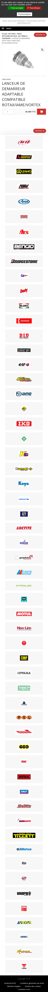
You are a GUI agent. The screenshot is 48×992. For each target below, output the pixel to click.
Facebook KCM (10, 983)
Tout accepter (17, 8)
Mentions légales (14, 986)
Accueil (4, 34)
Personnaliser (24, 14)
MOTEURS (12, 34)
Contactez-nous (24, 989)
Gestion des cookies (33, 986)
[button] (42, 49)
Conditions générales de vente (32, 983)
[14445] (41, 111)
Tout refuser (34, 8)
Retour (39, 35)
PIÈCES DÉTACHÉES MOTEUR (12, 35)
